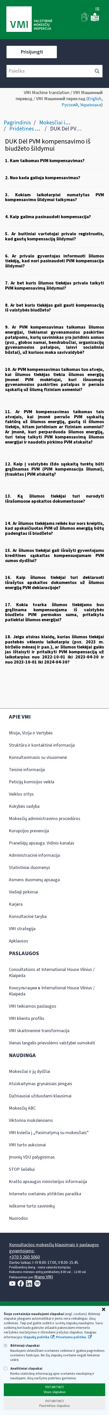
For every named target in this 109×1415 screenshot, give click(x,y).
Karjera (16, 904)
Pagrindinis (17, 123)
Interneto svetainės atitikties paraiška (45, 1194)
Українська (90, 105)
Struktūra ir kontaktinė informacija (42, 745)
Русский (70, 105)
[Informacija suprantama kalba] (94, 20)
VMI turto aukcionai (27, 1145)
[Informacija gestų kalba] (85, 20)
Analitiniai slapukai (26, 1368)
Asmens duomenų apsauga (34, 880)
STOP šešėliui (22, 1169)
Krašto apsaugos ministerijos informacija (48, 1181)
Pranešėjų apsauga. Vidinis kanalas (41, 843)
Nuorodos (18, 1218)
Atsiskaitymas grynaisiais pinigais (40, 1084)
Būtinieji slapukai (25, 1345)
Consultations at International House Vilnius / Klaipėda (52, 972)
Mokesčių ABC (22, 1108)
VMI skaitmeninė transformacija (39, 1031)
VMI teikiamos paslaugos (32, 1006)
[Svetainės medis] (97, 9)
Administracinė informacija (34, 855)
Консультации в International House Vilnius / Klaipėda (52, 991)
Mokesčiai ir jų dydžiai (65, 123)
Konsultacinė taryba (28, 916)
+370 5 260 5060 (24, 1257)
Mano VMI (43, 1277)
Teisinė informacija (27, 770)
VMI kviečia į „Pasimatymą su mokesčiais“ (49, 1133)
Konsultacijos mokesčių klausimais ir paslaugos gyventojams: (54, 1248)
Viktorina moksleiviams (31, 1120)
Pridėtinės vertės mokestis (40, 129)
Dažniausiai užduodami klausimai (40, 1096)
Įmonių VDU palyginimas (32, 1157)
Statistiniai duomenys (29, 867)
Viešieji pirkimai (23, 892)
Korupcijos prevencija (29, 831)
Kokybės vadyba (24, 806)
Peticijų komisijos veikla (31, 782)
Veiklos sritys (21, 794)
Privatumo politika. (71, 1337)
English (94, 99)
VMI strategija (22, 929)
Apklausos (18, 941)
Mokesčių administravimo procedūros (44, 818)
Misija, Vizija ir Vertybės (31, 733)
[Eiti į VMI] (29, 19)
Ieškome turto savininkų (32, 1206)
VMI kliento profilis (26, 1018)
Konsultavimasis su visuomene (38, 757)
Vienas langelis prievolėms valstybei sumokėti (52, 1043)
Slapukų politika (36, 1337)
